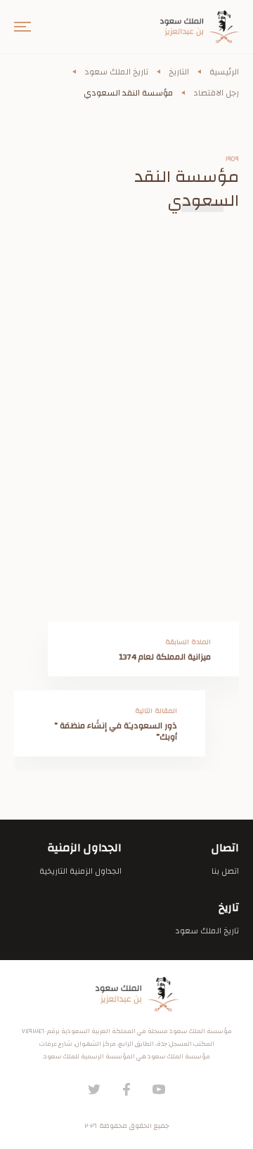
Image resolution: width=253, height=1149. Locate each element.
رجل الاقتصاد (216, 92)
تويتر (94, 1089)
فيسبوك (126, 1089)
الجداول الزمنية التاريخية (80, 871)
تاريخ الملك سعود (116, 71)
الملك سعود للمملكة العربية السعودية (126, 994)
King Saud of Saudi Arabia (190, 27)
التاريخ (179, 71)
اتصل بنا (225, 871)
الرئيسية (224, 71)
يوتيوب (159, 1089)
